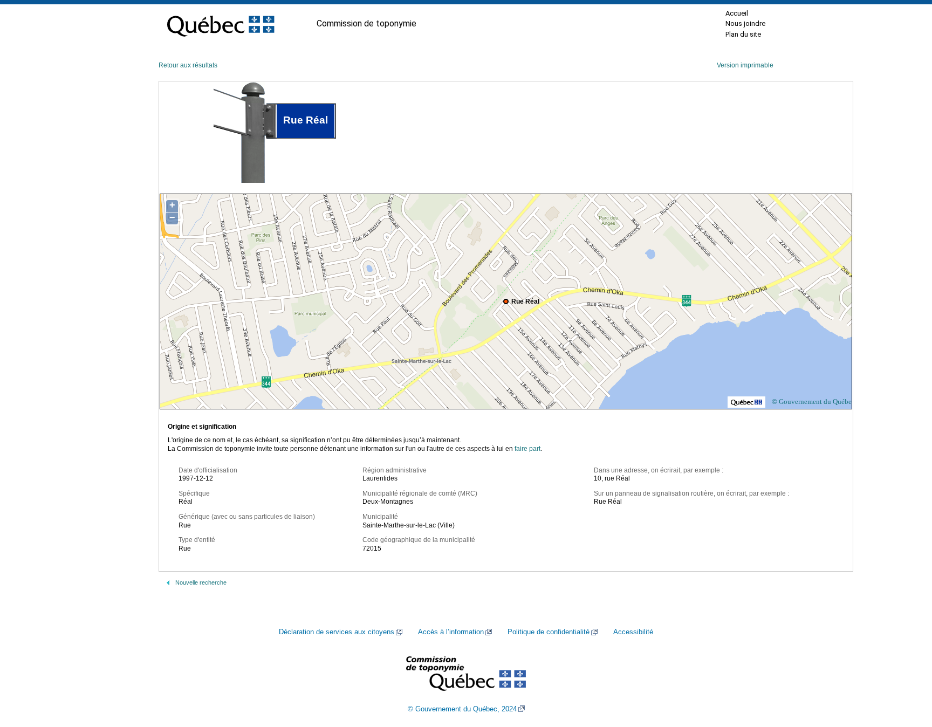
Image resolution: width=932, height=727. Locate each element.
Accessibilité (633, 632)
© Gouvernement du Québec (813, 401)
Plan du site (743, 34)
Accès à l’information (451, 632)
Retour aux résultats (188, 65)
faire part (527, 448)
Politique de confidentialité (549, 632)
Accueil (736, 13)
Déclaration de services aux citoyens (336, 632)
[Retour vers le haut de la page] (905, 667)
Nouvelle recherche (201, 582)
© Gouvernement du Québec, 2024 (462, 709)
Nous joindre (745, 23)
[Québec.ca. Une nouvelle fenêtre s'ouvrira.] (221, 23)
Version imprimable (745, 65)
